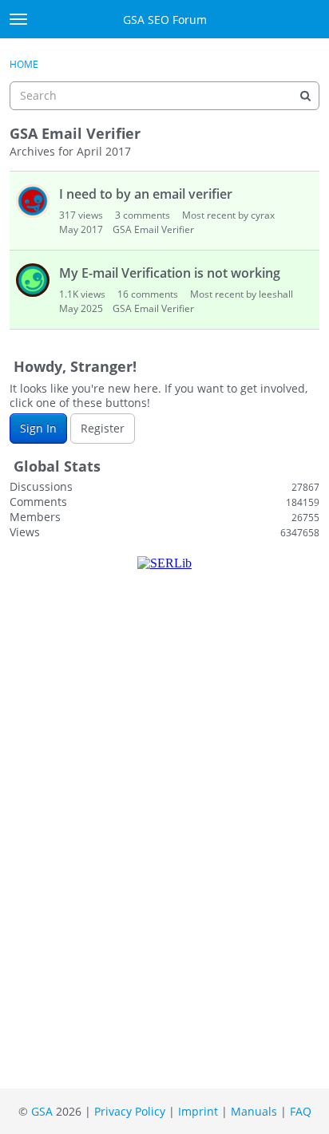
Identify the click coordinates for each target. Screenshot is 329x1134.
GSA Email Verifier (153, 229)
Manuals (254, 1111)
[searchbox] (164, 95)
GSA (42, 1111)
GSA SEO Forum (165, 19)
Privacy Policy (129, 1111)
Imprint (198, 1111)
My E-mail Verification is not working (169, 273)
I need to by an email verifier (145, 194)
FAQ (300, 1111)
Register (103, 428)
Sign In (38, 428)
